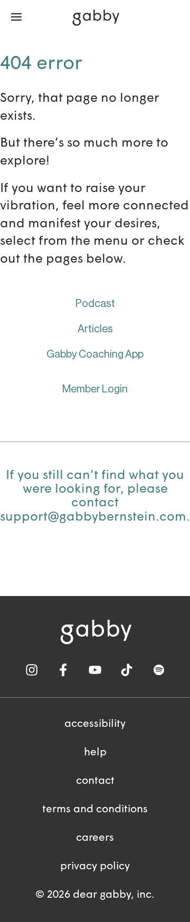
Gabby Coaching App (95, 354)
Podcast (95, 304)
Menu (16, 17)
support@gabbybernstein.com (93, 517)
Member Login (95, 389)
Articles (95, 329)
